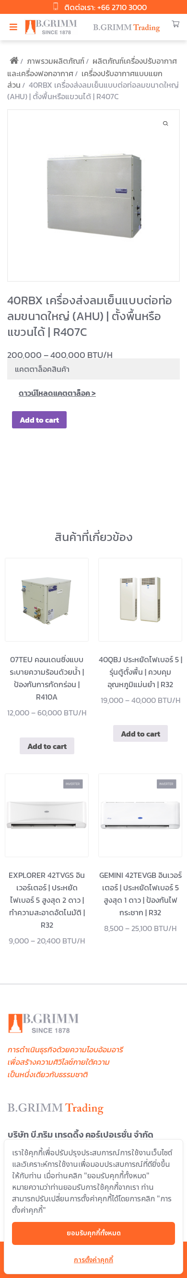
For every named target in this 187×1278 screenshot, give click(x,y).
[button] (13, 27)
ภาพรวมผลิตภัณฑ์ (55, 61)
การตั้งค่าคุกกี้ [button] (93, 1260)
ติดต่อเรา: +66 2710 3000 (105, 7)
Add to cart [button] (47, 746)
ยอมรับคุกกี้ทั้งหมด (94, 1233)
